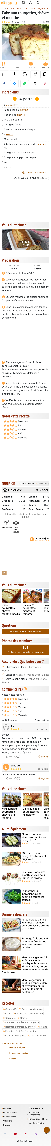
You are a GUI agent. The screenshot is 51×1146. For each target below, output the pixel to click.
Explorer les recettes (13, 1043)
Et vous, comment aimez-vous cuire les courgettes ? (34, 837)
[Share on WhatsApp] (24, 83)
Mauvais (22, 437)
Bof (19, 433)
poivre (7, 167)
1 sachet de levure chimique (19, 129)
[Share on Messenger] (14, 83)
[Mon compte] (30, 3)
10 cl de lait (10, 139)
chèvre (21, 114)
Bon (19, 425)
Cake (7, 1013)
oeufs (9, 134)
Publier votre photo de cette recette (25, 652)
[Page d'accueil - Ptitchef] (3, 8)
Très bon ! (23, 421)
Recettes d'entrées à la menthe (21, 1031)
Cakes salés (11, 1009)
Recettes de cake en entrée (29, 1013)
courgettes (12, 105)
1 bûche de (14, 114)
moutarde (42, 144)
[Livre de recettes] (23, 3)
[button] (5, 42)
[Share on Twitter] (35, 83)
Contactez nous (36, 1108)
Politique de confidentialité (33, 1113)
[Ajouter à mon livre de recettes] (44, 74)
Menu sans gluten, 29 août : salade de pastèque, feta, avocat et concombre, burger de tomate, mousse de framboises (25, 965)
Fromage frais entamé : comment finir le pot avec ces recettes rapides (35, 943)
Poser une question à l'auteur (27, 631)
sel (5, 162)
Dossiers (7, 1125)
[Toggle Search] (38, 3)
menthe (24, 109)
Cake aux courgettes (15, 1035)
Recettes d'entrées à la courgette (22, 1022)
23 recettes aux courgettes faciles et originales (34, 856)
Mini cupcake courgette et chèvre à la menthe (10, 813)
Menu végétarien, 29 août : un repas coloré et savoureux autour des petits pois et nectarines (35, 986)
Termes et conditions (38, 1119)
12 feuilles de (16, 109)
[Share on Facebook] (4, 83)
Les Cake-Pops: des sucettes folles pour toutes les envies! (33, 875)
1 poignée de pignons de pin (20, 157)
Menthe (43, 1027)
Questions (7, 1121)
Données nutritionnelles (36, 172)
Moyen (21, 429)
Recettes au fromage (32, 1009)
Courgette (10, 1018)
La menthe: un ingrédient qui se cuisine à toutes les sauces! (33, 895)
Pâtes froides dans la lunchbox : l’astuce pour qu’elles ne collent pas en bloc (35, 924)
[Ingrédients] (4, 573)
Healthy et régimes (17, 1047)
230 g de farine (12, 124)
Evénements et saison (19, 1053)
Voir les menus (9, 1117)
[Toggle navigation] (46, 3)
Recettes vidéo (10, 1112)
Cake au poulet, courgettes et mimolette (32, 811)
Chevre (24, 1018)
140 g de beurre (13, 119)
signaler (45, 756)
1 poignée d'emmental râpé (19, 152)
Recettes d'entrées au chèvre (20, 1027)
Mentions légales (36, 1123)
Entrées (12, 1059)
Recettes (7, 1108)
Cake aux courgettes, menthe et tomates (29, 610)
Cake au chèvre (38, 1035)
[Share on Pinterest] (45, 83)
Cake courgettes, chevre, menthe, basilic (11, 610)
